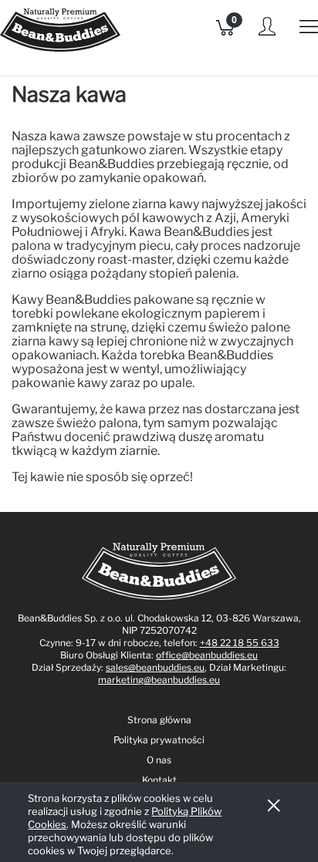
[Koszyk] (225, 31)
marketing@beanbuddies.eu (159, 679)
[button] (308, 31)
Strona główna (159, 720)
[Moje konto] (267, 32)
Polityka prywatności (159, 740)
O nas (159, 760)
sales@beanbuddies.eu (155, 667)
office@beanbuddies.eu (207, 655)
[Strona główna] (60, 37)
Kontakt (159, 780)
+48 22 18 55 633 (239, 642)
